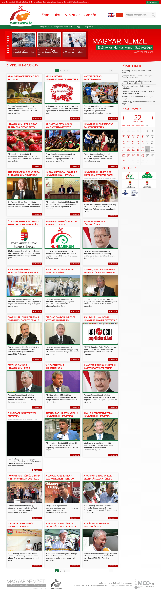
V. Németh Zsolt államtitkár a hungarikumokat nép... (59, 368)
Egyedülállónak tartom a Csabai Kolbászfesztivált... (24, 319)
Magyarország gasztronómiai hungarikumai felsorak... (99, 79)
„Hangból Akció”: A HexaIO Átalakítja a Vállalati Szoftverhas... (137, 77)
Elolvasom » (37, 118)
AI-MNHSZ (72, 15)
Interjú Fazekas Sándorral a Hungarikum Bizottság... (24, 173)
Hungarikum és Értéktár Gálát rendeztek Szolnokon (98, 127)
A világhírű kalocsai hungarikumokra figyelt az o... (100, 320)
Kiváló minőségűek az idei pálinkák (23, 78)
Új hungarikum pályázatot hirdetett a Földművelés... (24, 223)
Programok (132, 109)
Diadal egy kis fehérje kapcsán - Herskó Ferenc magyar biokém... (138, 92)
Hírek (57, 15)
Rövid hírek (131, 66)
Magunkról (44, 27)
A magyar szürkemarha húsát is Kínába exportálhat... (59, 272)
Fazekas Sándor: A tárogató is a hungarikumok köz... (96, 224)
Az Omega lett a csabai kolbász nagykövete (59, 125)
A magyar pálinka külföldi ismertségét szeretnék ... (100, 366)
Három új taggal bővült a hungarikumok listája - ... (61, 173)
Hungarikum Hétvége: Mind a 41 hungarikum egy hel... (24, 477)
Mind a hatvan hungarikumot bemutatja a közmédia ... (62, 79)
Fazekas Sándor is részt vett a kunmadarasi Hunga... (60, 320)
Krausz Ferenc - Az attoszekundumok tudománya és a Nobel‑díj (137, 82)
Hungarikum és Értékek (63, 27)
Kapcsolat (89, 27)
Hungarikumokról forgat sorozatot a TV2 (61, 223)
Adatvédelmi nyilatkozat (109, 583)
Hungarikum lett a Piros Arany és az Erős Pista (22, 125)
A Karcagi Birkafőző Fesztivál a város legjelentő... (20, 527)
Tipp (78, 27)
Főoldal (45, 15)
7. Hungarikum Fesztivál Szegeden (22, 414)
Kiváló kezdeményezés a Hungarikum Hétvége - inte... (98, 416)
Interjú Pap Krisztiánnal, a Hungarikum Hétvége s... (62, 414)
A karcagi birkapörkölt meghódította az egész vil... (62, 525)
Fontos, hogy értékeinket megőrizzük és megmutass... (100, 271)
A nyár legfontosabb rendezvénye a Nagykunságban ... (97, 527)
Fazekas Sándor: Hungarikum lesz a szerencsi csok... (19, 368)
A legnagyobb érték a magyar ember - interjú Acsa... (60, 479)
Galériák (90, 15)
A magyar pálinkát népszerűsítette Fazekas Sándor (23, 272)
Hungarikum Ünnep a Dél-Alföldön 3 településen (98, 173)
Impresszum (127, 583)
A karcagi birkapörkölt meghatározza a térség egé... (98, 479)
